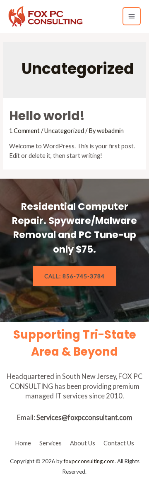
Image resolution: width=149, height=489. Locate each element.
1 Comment (24, 130)
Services (50, 443)
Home (23, 443)
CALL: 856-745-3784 (74, 276)
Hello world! (47, 116)
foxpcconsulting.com (89, 461)
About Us (82, 443)
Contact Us (118, 443)
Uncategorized (64, 130)
